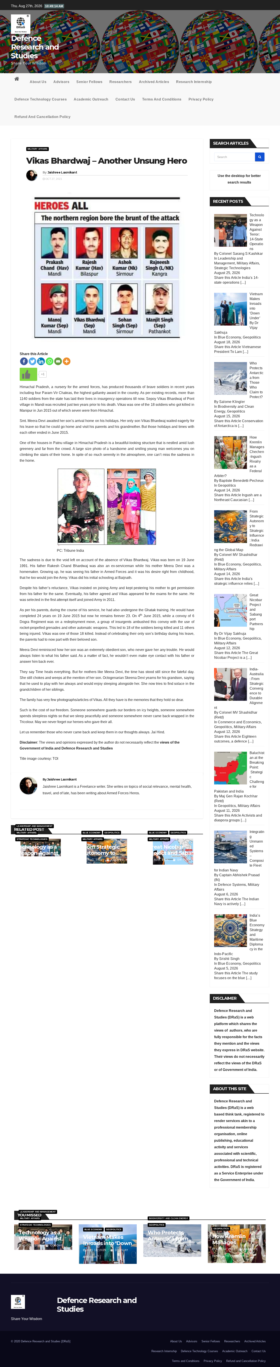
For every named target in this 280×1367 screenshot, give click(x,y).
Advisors (61, 82)
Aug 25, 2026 (32, 1245)
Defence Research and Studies (35, 47)
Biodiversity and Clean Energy (168, 1218)
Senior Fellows (89, 82)
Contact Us (125, 99)
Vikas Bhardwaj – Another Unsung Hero (106, 161)
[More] (66, 361)
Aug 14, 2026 (225, 1249)
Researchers (120, 82)
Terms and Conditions (162, 99)
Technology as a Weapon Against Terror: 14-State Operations (36, 856)
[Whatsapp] (49, 361)
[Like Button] (28, 374)
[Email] (58, 361)
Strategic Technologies (32, 839)
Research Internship (194, 82)
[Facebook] (24, 361)
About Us (38, 82)
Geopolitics (112, 832)
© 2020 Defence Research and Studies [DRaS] (40, 1341)
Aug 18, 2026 (96, 1250)
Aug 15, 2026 (161, 1245)
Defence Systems (232, 884)
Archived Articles (154, 82)
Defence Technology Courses (40, 99)
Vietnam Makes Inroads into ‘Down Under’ (107, 1243)
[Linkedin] (41, 361)
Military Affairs (37, 149)
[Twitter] (32, 361)
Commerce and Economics (239, 722)
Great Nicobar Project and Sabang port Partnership (173, 853)
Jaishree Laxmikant (62, 172)
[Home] (18, 79)
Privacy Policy (201, 99)
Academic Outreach (91, 99)
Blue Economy (92, 832)
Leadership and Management (34, 826)
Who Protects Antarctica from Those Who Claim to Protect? (170, 1241)
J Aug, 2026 (27, 859)
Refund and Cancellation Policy (42, 117)
